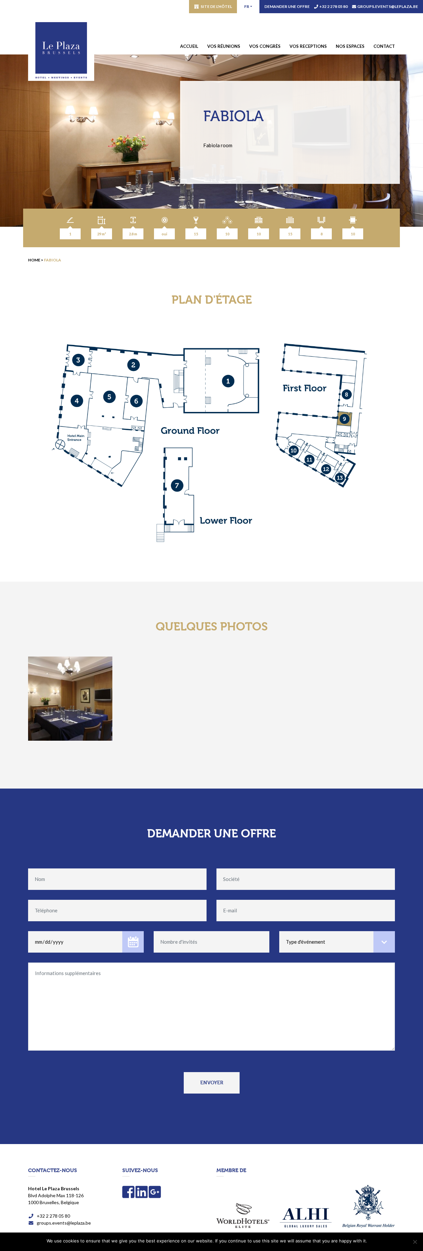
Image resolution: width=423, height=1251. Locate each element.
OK (373, 1240)
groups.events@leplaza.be (387, 6)
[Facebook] (128, 1195)
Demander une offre (287, 6)
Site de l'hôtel (216, 6)
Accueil (189, 46)
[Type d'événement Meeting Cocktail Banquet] (337, 939)
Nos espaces (350, 46)
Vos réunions (223, 46)
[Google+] (155, 1195)
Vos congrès (265, 46)
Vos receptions (308, 46)
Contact (384, 46)
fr (246, 6)
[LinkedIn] (141, 1195)
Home (34, 259)
